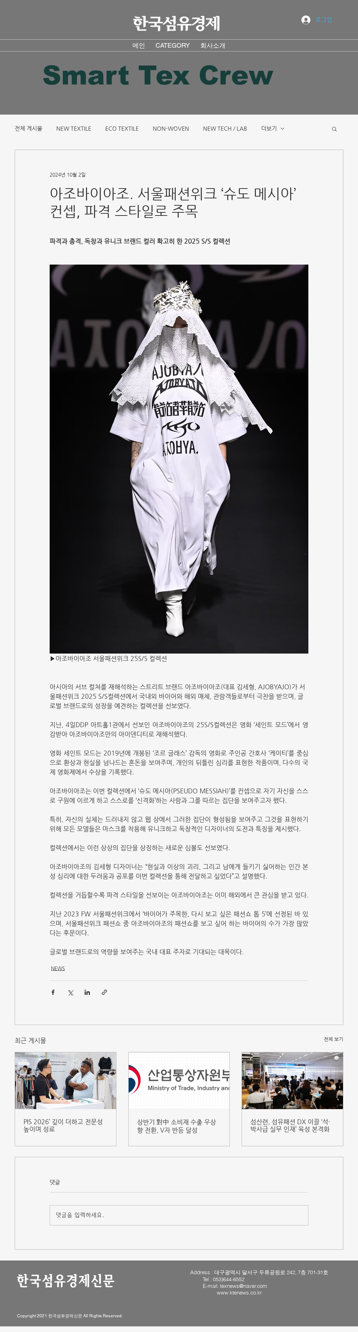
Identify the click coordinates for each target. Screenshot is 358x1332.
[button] (334, 128)
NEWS (58, 968)
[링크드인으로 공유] (87, 992)
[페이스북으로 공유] (53, 992)
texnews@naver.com (243, 1286)
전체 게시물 (28, 128)
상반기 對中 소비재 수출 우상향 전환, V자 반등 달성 (176, 1126)
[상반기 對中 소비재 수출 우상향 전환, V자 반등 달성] (179, 1080)
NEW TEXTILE (73, 128)
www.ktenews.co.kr (239, 1292)
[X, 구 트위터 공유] (70, 992)
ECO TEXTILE (122, 128)
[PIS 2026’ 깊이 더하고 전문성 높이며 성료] (65, 1080)
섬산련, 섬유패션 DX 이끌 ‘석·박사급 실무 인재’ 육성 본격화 (290, 1125)
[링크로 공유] (104, 992)
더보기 (269, 128)
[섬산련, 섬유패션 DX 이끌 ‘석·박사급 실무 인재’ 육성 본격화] (292, 1080)
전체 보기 (333, 1039)
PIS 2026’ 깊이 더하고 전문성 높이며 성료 (63, 1125)
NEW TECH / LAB (225, 128)
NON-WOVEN (171, 128)
